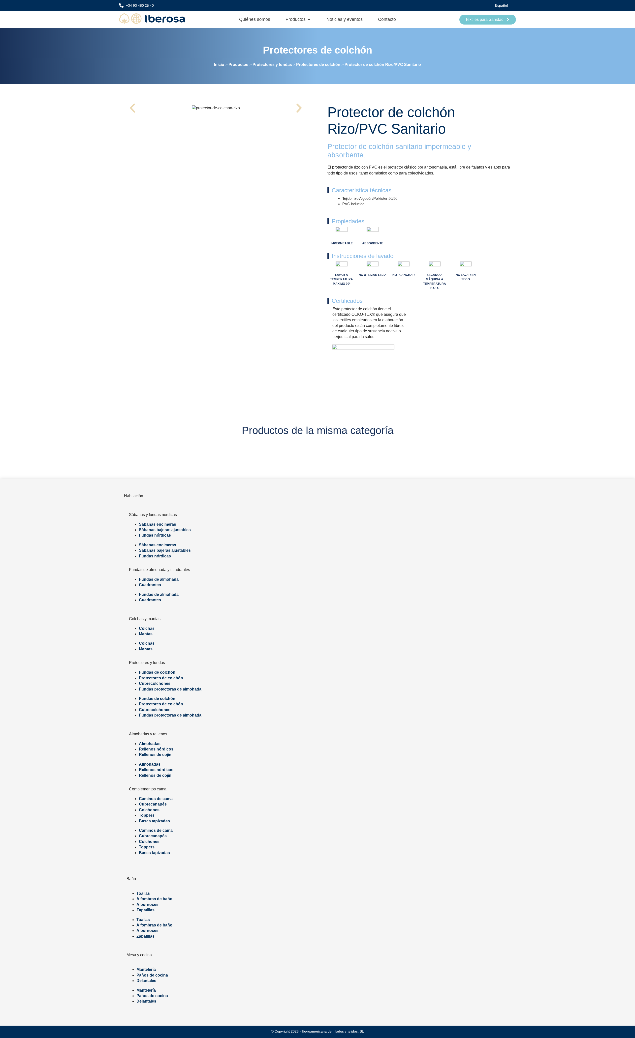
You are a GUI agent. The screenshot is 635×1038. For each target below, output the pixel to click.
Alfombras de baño (154, 899)
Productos (238, 64)
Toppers (147, 815)
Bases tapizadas (154, 821)
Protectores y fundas (272, 64)
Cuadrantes (150, 585)
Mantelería (146, 969)
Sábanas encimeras (157, 524)
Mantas (146, 634)
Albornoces (147, 904)
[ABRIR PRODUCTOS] (309, 19)
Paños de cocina (152, 975)
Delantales (146, 981)
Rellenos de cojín (155, 754)
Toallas (143, 893)
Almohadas (149, 744)
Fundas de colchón (157, 672)
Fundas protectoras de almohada (170, 689)
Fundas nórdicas (155, 535)
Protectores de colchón (317, 50)
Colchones (149, 810)
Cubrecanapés (153, 804)
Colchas (147, 628)
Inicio (219, 64)
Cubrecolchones (154, 683)
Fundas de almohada (159, 579)
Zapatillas (145, 910)
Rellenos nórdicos (156, 749)
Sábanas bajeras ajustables (165, 530)
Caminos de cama (156, 799)
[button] (133, 108)
